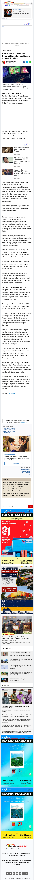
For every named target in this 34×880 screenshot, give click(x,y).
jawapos (12, 393)
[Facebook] (7, 873)
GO (30, 506)
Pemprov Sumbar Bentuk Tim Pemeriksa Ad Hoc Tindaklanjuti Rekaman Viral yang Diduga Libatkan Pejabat (21, 673)
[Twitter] (10, 873)
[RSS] (26, 873)
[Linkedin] (20, 873)
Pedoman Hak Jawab (11, 862)
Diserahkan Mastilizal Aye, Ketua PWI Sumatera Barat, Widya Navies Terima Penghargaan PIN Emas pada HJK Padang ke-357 (16, 638)
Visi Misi (16, 855)
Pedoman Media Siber (24, 860)
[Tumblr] (23, 873)
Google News (24, 422)
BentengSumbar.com (16, 878)
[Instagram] (17, 873)
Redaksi (12, 853)
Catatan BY (5, 853)
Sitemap (22, 855)
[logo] (17, 847)
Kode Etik (14, 860)
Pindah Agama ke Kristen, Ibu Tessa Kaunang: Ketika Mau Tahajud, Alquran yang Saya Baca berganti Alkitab (17, 715)
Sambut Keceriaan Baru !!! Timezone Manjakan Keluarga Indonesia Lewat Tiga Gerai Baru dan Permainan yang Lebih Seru (16, 721)
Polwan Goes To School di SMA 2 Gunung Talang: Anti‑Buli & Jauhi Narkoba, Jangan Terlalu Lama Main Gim (16, 489)
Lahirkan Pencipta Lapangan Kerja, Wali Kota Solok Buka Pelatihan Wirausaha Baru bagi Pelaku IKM (20, 667)
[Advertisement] (16, 116)
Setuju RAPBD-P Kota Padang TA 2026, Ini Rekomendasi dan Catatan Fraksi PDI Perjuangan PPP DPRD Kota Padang (16, 727)
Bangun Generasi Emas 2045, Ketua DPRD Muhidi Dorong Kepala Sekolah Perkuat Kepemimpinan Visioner (16, 732)
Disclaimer (24, 853)
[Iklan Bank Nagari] (17, 786)
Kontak (17, 853)
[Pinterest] (14, 873)
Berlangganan (6, 860)
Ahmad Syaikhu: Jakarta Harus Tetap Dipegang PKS (25, 472)
